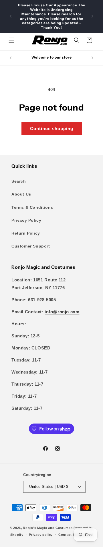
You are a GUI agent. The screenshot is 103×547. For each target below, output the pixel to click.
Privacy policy (41, 534)
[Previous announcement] (10, 16)
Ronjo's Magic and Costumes (47, 527)
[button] (11, 40)
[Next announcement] (92, 16)
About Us (21, 194)
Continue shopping (51, 128)
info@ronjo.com (62, 311)
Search (18, 181)
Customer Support (30, 246)
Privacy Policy (26, 220)
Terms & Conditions (32, 207)
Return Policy (25, 233)
